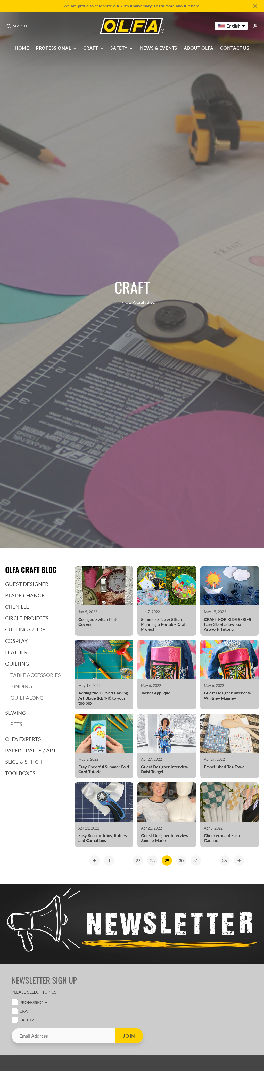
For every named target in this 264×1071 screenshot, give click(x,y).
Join (129, 1036)
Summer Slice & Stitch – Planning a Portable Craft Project (166, 601)
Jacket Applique (166, 674)
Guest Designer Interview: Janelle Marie (166, 814)
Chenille (17, 607)
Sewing (15, 712)
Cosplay (16, 641)
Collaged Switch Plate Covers (104, 601)
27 (138, 860)
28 (152, 860)
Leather (16, 652)
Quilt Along (27, 697)
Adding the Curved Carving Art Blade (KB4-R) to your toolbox (104, 674)
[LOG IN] (255, 26)
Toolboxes (20, 773)
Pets (16, 724)
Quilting (17, 663)
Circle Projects (26, 618)
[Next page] (239, 860)
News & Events (158, 48)
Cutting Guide (25, 629)
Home (22, 48)
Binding (21, 686)
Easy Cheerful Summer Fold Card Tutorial (104, 746)
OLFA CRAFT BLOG (31, 569)
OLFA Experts (23, 739)
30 (181, 860)
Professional (53, 48)
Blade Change (25, 595)
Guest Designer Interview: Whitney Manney (229, 674)
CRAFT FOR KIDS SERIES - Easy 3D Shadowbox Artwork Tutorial (229, 601)
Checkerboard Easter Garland (229, 814)
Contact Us (234, 48)
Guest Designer (26, 584)
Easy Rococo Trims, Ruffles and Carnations (104, 814)
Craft (90, 48)
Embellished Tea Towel (229, 746)
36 (224, 860)
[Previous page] (94, 860)
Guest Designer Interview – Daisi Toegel (166, 746)
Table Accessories (35, 675)
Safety (119, 48)
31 (195, 860)
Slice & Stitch (23, 762)
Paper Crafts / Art (30, 750)
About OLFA (198, 48)
